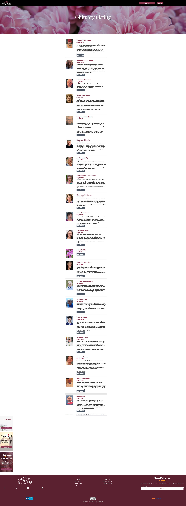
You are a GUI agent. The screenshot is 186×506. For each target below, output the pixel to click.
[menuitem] (69, 3)
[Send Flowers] (42, 488)
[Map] (16, 488)
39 (103, 414)
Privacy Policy (87, 503)
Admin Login (99, 503)
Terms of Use (93, 503)
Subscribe (7, 427)
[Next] (106, 415)
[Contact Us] (28, 488)
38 (101, 414)
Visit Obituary (80, 55)
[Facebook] (4, 488)
